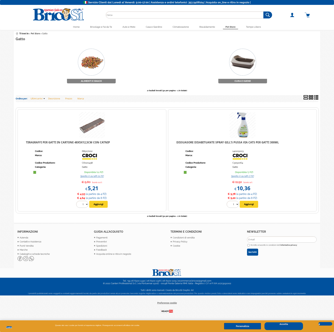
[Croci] (95, 159)
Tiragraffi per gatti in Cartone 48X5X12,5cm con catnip (68, 142)
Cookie (9, 327)
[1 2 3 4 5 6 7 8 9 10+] (82, 205)
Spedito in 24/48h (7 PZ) (242, 176)
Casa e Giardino (154, 27)
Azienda (24, 237)
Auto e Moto (128, 27)
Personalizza (242, 326)
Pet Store (230, 27)
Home (76, 27)
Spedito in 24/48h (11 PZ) (92, 176)
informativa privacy (288, 245)
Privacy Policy (180, 241)
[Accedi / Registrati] (296, 15)
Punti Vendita (27, 245)
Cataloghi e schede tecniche (35, 254)
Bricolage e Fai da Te (101, 27)
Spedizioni (101, 245)
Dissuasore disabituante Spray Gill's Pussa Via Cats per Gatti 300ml (227, 142)
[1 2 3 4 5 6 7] (233, 205)
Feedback (101, 249)
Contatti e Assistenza (30, 241)
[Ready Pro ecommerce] (167, 311)
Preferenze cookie (167, 303)
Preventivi (101, 241)
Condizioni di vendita (184, 237)
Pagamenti (102, 237)
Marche (24, 249)
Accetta (284, 324)
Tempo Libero (253, 27)
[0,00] (311, 15)
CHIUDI (325, 324)
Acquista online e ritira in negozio (113, 254)
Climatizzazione (181, 27)
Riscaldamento (207, 27)
